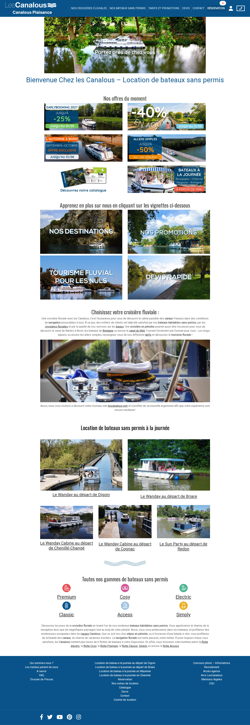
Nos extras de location (125, 683)
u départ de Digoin (93, 494)
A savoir (41, 671)
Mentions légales (211, 679)
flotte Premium (109, 646)
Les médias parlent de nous (41, 667)
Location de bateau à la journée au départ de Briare (125, 667)
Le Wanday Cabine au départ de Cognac (125, 546)
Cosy (125, 597)
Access (124, 614)
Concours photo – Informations (211, 663)
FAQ (41, 675)
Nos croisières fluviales (89, 8)
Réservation (216, 8)
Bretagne (108, 330)
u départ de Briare (180, 496)
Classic (66, 614)
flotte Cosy (90, 646)
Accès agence (211, 671)
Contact (198, 8)
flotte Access (171, 646)
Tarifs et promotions (163, 8)
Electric (183, 597)
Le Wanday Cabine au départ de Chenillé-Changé (66, 545)
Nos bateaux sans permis (128, 8)
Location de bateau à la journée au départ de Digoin (125, 663)
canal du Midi (137, 330)
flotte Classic (130, 646)
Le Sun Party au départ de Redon (183, 546)
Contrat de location (125, 699)
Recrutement (211, 667)
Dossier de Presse (41, 679)
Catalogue (125, 687)
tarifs (148, 334)
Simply (183, 614)
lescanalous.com (118, 405)
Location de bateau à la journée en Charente (125, 675)
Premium (66, 597)
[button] (56, 45)
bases (120, 326)
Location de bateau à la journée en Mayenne (125, 671)
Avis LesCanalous (211, 675)
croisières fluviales (56, 326)
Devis (186, 8)
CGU (211, 683)
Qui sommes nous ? (41, 663)
